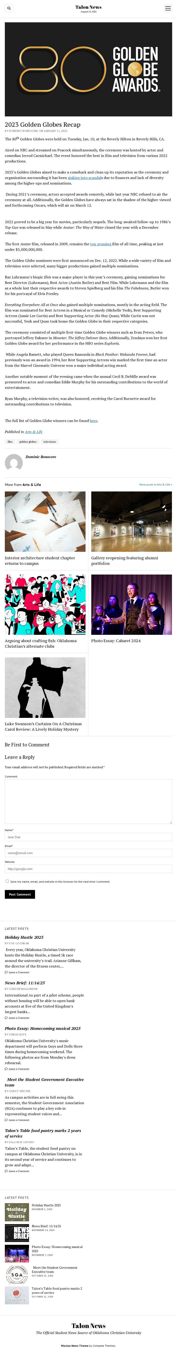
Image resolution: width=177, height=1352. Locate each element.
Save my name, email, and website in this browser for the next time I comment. (60, 881)
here (93, 420)
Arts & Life (33, 431)
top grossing (101, 243)
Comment (11, 776)
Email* (9, 846)
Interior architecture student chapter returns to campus (40, 560)
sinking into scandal (84, 177)
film (10, 441)
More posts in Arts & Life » (155, 484)
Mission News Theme (74, 1345)
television (50, 441)
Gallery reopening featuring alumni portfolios (124, 560)
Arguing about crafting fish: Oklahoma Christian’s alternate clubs (41, 643)
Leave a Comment (18, 972)
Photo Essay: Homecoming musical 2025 (42, 1028)
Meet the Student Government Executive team (44, 1082)
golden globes (28, 441)
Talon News (88, 7)
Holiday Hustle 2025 (24, 937)
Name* (9, 830)
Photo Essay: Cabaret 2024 (116, 640)
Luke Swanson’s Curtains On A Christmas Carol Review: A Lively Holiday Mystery (43, 726)
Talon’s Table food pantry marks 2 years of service (43, 1133)
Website (10, 862)
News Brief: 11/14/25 (25, 982)
